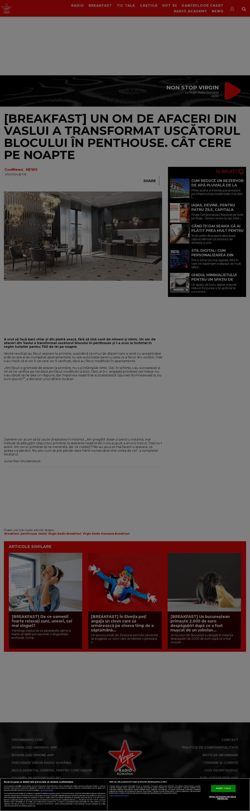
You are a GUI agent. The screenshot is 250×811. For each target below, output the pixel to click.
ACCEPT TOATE (223, 788)
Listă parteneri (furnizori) (118, 796)
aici (76, 800)
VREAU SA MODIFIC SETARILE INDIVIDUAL (222, 798)
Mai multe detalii (46, 790)
